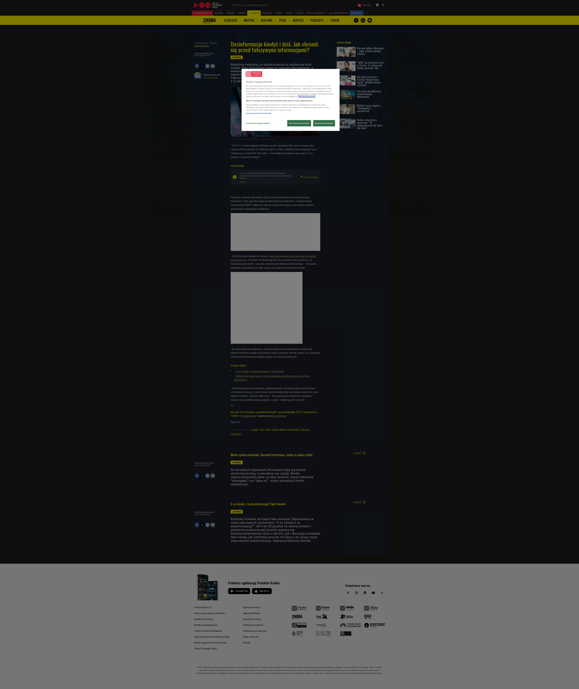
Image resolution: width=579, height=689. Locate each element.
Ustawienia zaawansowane (258, 123)
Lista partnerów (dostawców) (258, 113)
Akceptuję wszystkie (324, 123)
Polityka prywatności (306, 96)
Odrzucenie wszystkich (299, 123)
